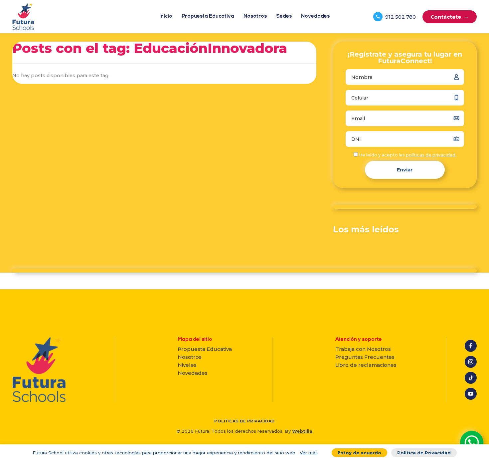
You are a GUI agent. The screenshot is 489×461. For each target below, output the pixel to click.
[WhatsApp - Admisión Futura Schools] (472, 442)
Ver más (309, 452)
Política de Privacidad (424, 452)
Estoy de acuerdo (359, 452)
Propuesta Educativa (208, 16)
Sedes (284, 16)
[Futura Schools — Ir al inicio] (23, 16)
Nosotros (255, 16)
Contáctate (449, 17)
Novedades (315, 16)
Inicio (165, 16)
